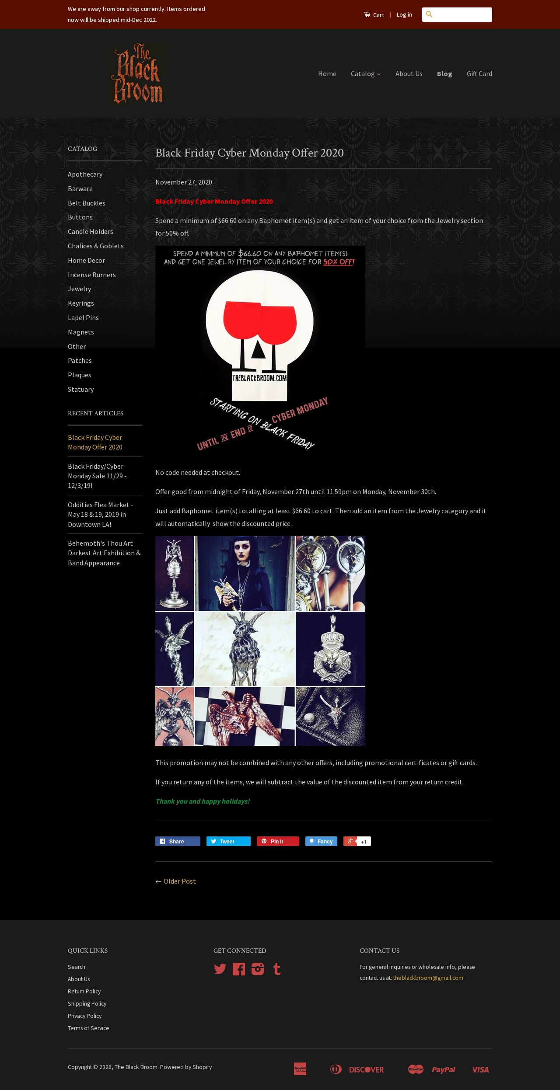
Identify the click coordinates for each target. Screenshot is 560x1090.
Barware (80, 188)
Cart (378, 15)
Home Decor (86, 260)
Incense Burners (92, 274)
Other (77, 346)
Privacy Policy (85, 1016)
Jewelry (79, 288)
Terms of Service (88, 1028)
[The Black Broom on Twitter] (220, 972)
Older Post (180, 881)
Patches (80, 360)
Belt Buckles (86, 202)
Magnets (81, 331)
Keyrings (81, 303)
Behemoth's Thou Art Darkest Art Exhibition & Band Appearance (104, 553)
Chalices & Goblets (96, 245)
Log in (404, 14)
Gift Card (479, 73)
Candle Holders (90, 231)
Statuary (81, 389)
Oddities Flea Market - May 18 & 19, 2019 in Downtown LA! (100, 514)
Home (327, 73)
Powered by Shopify (186, 1067)
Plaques (79, 374)
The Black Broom (136, 1067)
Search (76, 967)
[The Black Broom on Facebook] (238, 972)
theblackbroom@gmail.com (428, 978)
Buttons (80, 216)
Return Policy (84, 991)
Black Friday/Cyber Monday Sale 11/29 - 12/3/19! (97, 476)
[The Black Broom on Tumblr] (277, 972)
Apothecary (85, 174)
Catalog (363, 73)
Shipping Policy (87, 1003)
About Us (409, 73)
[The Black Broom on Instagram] (258, 972)
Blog (444, 73)
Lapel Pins (83, 317)
